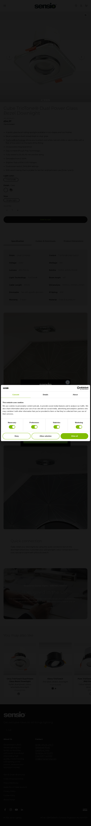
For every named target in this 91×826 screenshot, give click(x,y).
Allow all (74, 436)
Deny (17, 436)
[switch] (34, 427)
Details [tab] (45, 395)
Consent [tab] (15, 395)
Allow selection (45, 436)
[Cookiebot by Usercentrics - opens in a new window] (78, 388)
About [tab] (75, 395)
